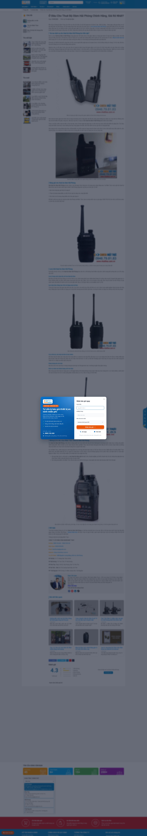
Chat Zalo (98, 431)
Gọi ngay (84, 431)
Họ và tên (79, 404)
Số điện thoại (80, 411)
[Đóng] (104, 399)
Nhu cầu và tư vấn (81, 418)
